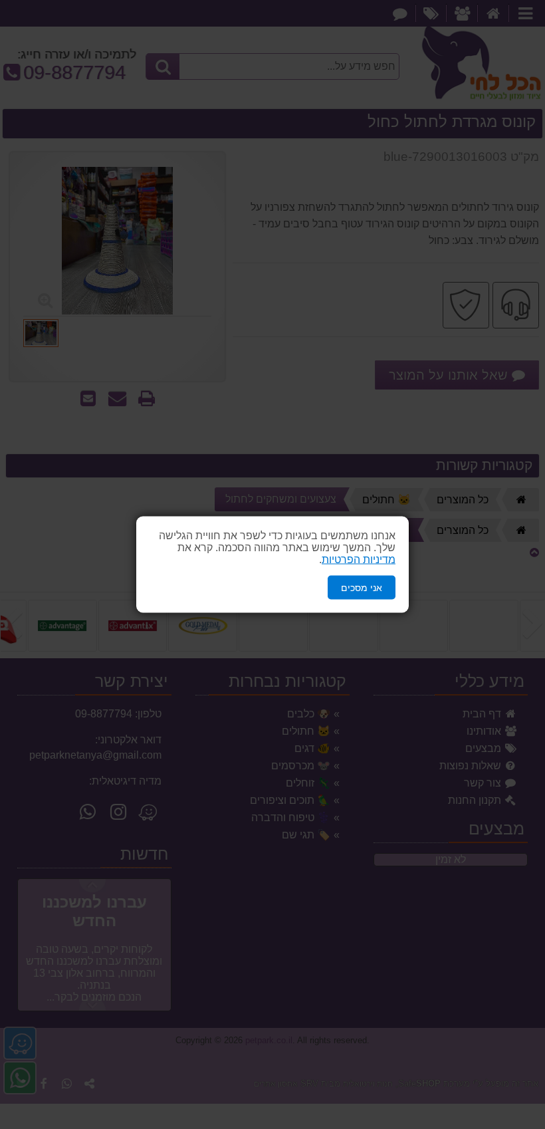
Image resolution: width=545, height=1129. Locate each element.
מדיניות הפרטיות (358, 558)
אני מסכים (361, 587)
